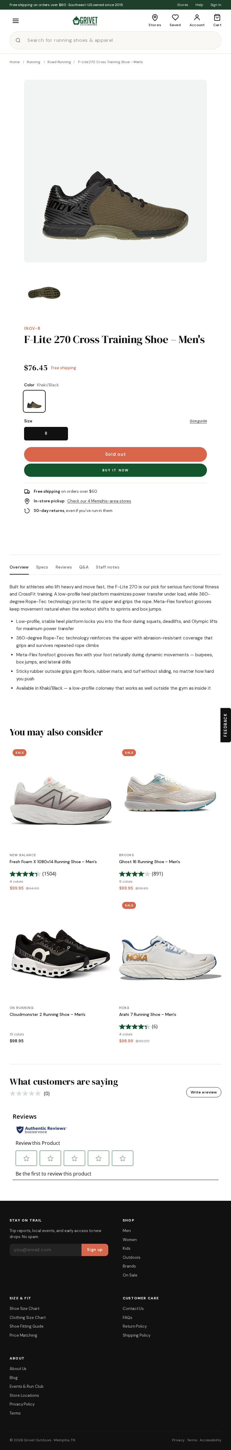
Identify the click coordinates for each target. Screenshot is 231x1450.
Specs (42, 567)
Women (130, 1239)
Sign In (216, 4)
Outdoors (131, 1257)
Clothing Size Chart (28, 1317)
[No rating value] (27, 1093)
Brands (129, 1266)
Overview (19, 567)
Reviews (64, 567)
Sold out (115, 454)
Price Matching (23, 1335)
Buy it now (115, 470)
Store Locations (24, 1395)
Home (15, 62)
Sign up (95, 1249)
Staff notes (107, 567)
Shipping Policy (136, 1335)
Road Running (59, 62)
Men (127, 1230)
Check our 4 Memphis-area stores (99, 501)
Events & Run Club (27, 1386)
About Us (18, 1368)
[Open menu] (16, 21)
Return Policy (135, 1326)
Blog (14, 1377)
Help (199, 4)
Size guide (198, 420)
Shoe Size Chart (24, 1308)
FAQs (127, 1317)
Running (33, 62)
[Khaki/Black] (34, 401)
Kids (127, 1248)
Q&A (84, 567)
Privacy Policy (22, 1404)
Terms (15, 1413)
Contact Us (133, 1308)
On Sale (130, 1275)
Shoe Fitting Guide (27, 1326)
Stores (182, 4)
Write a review (204, 1092)
